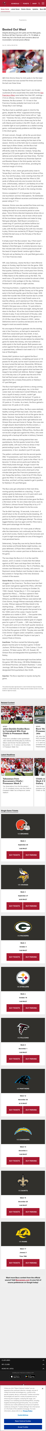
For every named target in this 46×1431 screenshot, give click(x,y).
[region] (23, 1408)
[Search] (39, 3)
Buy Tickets (14, 855)
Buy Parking (31, 855)
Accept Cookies (23, 1427)
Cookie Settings (23, 1415)
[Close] (42, 1388)
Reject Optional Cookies (23, 1421)
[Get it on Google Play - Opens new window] (30, 1377)
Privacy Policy (27, 1411)
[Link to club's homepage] (4, 2)
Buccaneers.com (23, 1280)
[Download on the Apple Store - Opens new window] (15, 1377)
